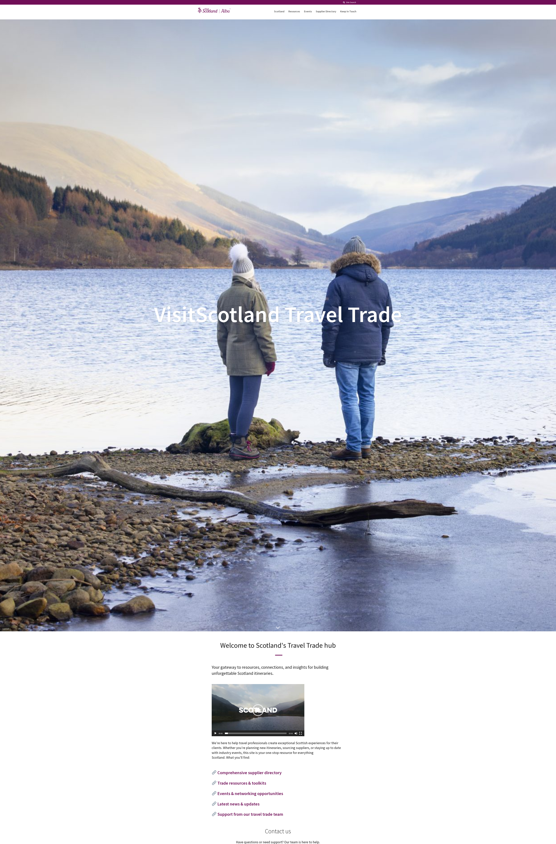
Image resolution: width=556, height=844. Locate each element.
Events (308, 11)
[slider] (256, 733)
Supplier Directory (326, 11)
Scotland (279, 11)
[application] (258, 710)
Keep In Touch (348, 11)
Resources (294, 11)
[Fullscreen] (300, 733)
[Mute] (296, 733)
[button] (258, 710)
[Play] (215, 733)
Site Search (351, 2)
